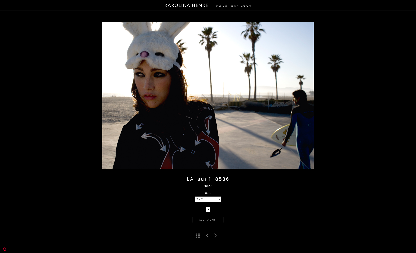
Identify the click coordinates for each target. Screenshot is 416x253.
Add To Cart (208, 220)
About (234, 6)
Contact (246, 6)
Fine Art (222, 6)
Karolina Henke (187, 5)
